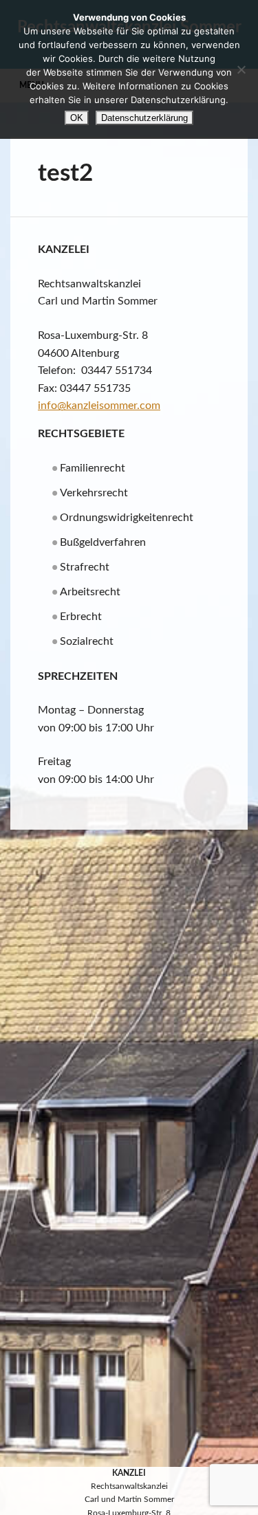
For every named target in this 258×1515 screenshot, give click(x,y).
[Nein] (241, 69)
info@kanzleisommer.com (99, 405)
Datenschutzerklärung (144, 118)
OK (76, 118)
